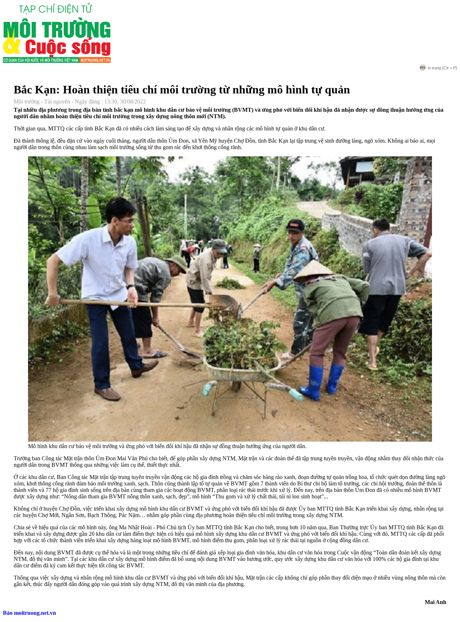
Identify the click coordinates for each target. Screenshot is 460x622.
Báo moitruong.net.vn (29, 613)
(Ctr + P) (442, 68)
